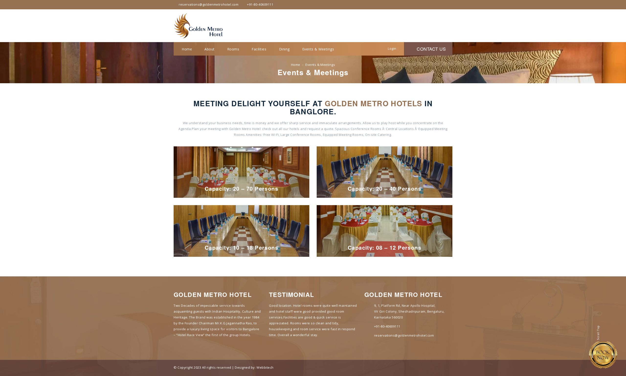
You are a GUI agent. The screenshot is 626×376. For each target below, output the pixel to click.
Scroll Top (598, 332)
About (209, 49)
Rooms (233, 49)
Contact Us (430, 49)
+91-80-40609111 (387, 326)
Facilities (259, 49)
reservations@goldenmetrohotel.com (404, 335)
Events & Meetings (318, 49)
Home (187, 49)
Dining (284, 49)
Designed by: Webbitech (254, 367)
